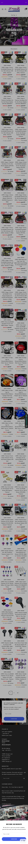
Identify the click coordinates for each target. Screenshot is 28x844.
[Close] (25, 807)
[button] (26, 421)
